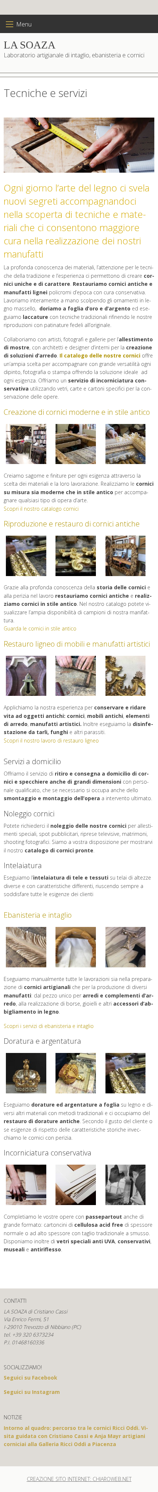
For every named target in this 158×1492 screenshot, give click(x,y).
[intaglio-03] (26, 947)
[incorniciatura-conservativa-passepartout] (26, 1185)
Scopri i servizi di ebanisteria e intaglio (49, 1025)
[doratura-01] (26, 1073)
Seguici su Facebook (30, 1377)
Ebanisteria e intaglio (38, 915)
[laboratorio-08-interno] (125, 556)
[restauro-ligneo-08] (26, 676)
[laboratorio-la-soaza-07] (75, 444)
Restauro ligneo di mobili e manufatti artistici (77, 644)
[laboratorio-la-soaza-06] (125, 444)
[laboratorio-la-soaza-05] (26, 444)
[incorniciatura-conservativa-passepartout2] (75, 1185)
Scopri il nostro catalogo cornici (41, 508)
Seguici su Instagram (32, 1391)
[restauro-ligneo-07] (125, 676)
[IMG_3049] (75, 556)
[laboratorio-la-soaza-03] (125, 1185)
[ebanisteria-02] (125, 947)
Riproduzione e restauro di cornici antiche (72, 524)
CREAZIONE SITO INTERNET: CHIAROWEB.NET (79, 1478)
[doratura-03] (26, 556)
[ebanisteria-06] (75, 947)
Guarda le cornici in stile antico (40, 628)
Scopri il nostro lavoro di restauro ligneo (51, 740)
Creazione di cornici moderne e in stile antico (77, 412)
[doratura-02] (75, 1073)
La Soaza (29, 45)
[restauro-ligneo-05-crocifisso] (75, 676)
